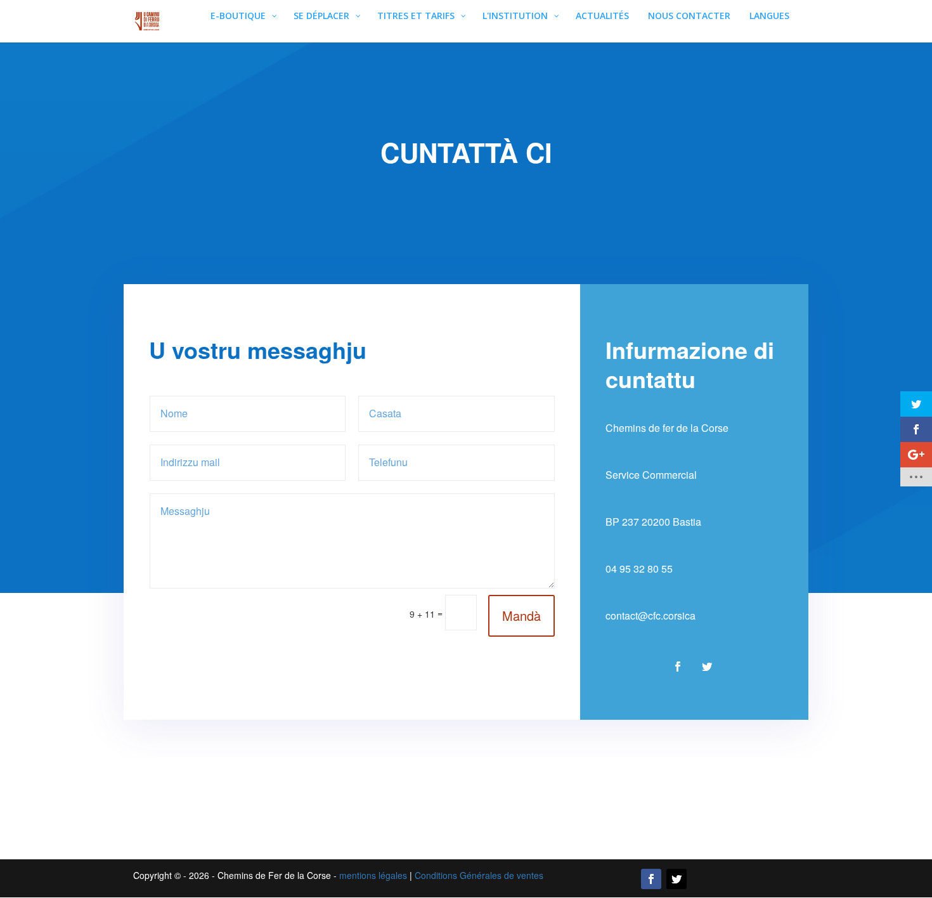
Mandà (521, 615)
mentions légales (373, 875)
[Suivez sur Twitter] (676, 879)
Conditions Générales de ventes (479, 875)
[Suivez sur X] (707, 666)
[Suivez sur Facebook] (678, 666)
